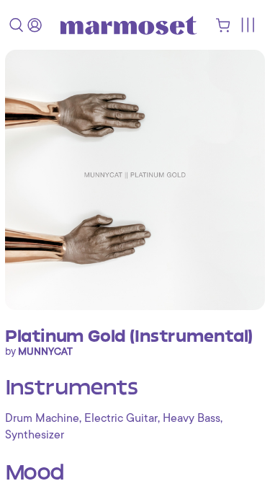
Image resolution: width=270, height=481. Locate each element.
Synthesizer (34, 434)
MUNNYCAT (45, 351)
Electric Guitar (121, 418)
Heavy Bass (191, 418)
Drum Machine (42, 418)
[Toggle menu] (247, 25)
